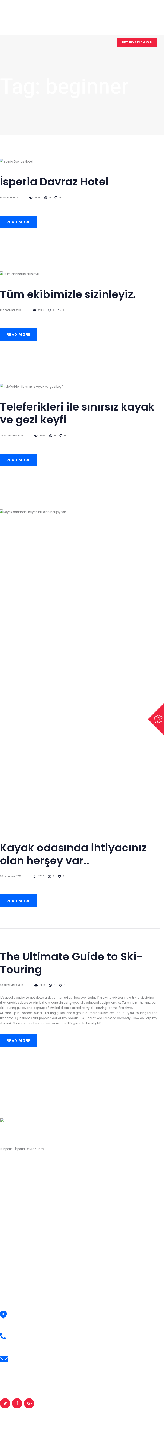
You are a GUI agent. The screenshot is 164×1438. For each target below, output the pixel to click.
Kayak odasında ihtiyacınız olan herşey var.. (73, 854)
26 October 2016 (11, 876)
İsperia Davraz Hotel (54, 181)
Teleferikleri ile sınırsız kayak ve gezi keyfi (77, 413)
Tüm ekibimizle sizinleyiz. (68, 294)
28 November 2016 (11, 435)
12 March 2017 (9, 197)
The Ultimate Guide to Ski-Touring (71, 963)
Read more (18, 222)
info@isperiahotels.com (32, 1361)
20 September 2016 (11, 985)
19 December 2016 (11, 310)
